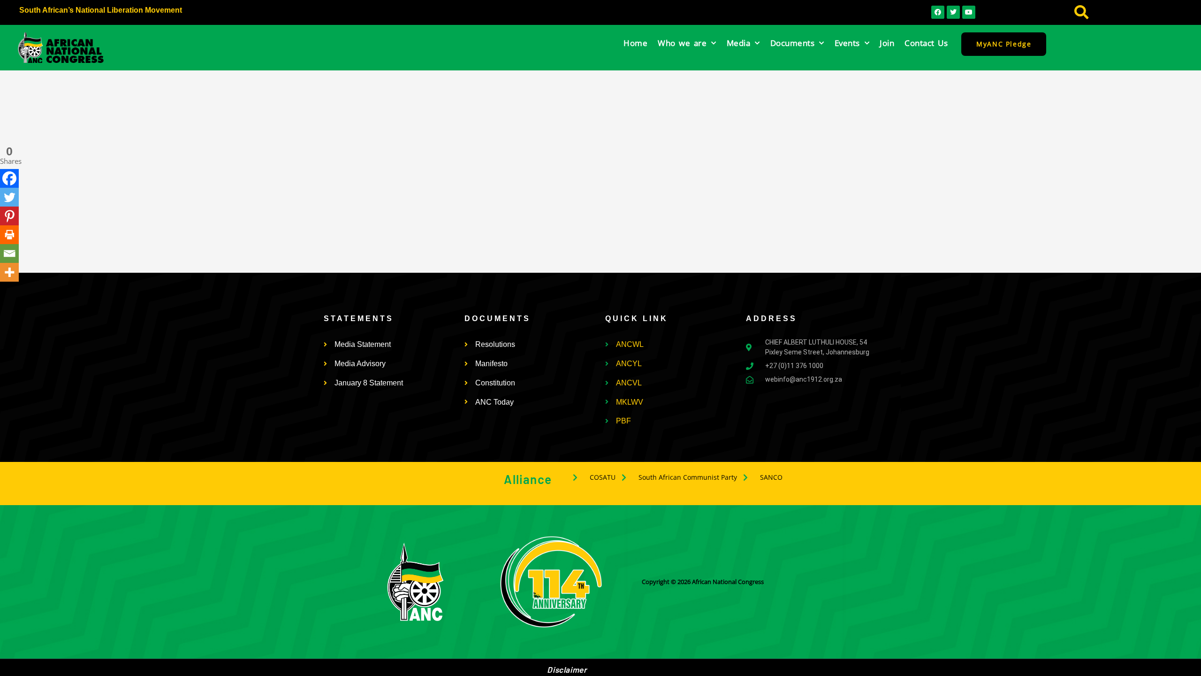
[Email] (9, 253)
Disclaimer (566, 669)
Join (887, 43)
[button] (1081, 12)
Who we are (682, 43)
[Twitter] (9, 197)
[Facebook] (9, 178)
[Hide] (4, 290)
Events (847, 43)
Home (635, 43)
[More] (9, 272)
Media (739, 43)
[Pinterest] (9, 216)
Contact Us (926, 43)
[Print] (9, 234)
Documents (792, 43)
